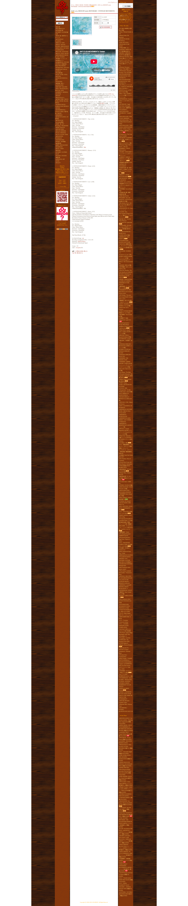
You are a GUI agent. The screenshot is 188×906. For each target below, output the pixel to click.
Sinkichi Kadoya (81, 241)
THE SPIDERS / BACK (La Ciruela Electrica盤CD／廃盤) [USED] (125, 778)
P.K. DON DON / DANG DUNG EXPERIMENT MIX (125, 508)
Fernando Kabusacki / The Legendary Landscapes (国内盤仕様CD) (126, 375)
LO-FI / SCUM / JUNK (62, 134)
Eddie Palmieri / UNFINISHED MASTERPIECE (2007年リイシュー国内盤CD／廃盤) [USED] (125, 867)
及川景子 (102, 103)
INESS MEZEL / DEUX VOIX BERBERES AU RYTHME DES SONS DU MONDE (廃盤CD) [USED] (126, 728)
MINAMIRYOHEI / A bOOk (125, 617)
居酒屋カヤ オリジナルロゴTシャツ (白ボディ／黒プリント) (125, 185)
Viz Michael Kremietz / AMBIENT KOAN (125, 534)
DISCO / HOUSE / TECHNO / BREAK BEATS (62, 45)
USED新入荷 (59, 30)
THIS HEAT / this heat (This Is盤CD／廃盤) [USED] (125, 809)
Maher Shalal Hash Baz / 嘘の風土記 (125, 380)
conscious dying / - (124, 622)
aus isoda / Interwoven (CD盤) (125, 369)
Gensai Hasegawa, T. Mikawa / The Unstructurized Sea (126, 261)
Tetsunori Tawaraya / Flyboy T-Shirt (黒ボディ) (125, 68)
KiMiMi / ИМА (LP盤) (125, 265)
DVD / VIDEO (60, 148)
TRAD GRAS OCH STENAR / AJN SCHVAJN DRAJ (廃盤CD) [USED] (125, 764)
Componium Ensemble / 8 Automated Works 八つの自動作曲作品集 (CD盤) (125, 520)
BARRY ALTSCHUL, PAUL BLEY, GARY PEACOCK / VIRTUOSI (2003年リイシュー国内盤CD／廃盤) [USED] (125, 839)
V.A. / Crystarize (124, 620)
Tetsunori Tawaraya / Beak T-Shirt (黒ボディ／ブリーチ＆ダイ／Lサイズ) (125, 58)
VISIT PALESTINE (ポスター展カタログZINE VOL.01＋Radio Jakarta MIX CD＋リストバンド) (126, 612)
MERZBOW (59, 115)
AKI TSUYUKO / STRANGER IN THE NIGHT (124, 44)
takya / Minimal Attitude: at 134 (126, 32)
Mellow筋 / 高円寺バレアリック (61, 36)
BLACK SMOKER (61, 131)
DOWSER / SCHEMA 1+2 (125, 252)
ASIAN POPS (59, 85)
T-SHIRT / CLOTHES (61, 152)
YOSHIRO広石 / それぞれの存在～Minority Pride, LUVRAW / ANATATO (125, 679)
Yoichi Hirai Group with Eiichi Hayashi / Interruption (125, 463)
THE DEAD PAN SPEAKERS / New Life (124, 196)
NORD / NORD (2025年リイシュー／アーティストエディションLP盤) (125, 365)
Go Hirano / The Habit (125, 372)
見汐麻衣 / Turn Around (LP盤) (125, 315)
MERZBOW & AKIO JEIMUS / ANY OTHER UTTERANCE (125, 419)
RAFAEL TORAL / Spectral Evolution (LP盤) (125, 336)
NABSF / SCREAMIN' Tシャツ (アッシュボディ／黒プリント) (126, 153)
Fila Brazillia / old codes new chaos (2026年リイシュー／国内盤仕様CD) (125, 227)
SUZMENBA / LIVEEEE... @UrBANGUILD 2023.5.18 (126, 709)
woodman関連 (59, 122)
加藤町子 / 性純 (124, 318)
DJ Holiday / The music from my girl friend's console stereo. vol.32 (125, 296)
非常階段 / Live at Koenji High (125, 189)
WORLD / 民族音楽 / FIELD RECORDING (61, 64)
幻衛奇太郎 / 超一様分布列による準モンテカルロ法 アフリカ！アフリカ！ (125, 170)
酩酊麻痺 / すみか (124, 532)
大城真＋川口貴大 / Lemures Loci (124, 548)
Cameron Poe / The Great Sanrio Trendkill (125, 135)
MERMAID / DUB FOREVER (124, 237)
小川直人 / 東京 (124, 443)
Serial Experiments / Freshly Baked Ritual (124, 323)
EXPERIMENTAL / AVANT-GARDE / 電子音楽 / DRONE (61, 111)
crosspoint (78, 247)
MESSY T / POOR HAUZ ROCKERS (124, 175)
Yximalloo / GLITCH (125, 638)
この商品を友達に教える (81, 251)
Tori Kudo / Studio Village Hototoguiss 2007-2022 (125, 633)
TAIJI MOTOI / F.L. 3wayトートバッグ (126, 209)
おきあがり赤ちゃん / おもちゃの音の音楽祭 (125, 630)
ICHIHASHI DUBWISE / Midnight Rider (126, 564)
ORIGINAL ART (60, 159)
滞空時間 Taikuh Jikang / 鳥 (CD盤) (125, 494)
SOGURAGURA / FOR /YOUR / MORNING (125, 117)
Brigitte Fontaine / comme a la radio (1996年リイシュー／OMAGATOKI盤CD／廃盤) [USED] (126, 789)
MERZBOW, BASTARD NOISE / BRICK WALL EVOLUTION (125, 411)
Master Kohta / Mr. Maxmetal (124, 36)
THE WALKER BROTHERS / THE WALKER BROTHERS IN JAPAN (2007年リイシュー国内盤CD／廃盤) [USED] (125, 822)
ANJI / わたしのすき (125, 182)
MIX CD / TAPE (60, 43)
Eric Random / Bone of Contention (125, 459)
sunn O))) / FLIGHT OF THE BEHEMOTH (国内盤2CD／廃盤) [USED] (125, 814)
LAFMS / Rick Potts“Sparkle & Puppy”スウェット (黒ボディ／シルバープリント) (126, 214)
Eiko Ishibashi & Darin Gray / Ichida (125, 552)
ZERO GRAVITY (60, 127)
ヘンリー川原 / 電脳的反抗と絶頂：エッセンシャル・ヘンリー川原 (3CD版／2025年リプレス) (125, 526)
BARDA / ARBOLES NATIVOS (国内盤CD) (124, 54)
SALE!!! (58, 162)
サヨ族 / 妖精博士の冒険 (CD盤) (125, 29)
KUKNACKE (59, 120)
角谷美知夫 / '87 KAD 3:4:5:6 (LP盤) (125, 470)
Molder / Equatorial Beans (126, 279)
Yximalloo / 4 (123, 636)
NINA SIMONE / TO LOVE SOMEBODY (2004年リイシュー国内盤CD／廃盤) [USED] (125, 854)
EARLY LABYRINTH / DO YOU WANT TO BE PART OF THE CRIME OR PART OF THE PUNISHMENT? (125, 695)
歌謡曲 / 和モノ (60, 83)
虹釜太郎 (58, 143)
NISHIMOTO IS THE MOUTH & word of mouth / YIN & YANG (125, 291)
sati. (83, 238)
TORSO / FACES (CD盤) (126, 485)
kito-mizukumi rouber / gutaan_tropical (125, 568)
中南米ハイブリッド (61, 58)
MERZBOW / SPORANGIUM (123, 415)
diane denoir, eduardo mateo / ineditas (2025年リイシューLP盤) (126, 331)
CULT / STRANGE (61, 132)
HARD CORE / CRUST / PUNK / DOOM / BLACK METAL (62, 101)
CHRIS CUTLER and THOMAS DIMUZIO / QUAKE (124, 351)
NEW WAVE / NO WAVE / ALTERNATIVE (62, 49)
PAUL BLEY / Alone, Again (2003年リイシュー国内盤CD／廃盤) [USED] (125, 783)
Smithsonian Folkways (61, 69)
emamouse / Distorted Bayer (124, 652)
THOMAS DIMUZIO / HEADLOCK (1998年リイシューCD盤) (125, 345)
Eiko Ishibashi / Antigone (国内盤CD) (125, 498)
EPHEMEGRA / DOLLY (126, 590)
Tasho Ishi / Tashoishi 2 (125, 435)
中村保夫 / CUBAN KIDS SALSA (124, 149)
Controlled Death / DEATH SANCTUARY (124, 241)
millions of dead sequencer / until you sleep (125, 327)
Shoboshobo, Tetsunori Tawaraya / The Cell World (125, 71)
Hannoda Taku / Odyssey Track (125, 705)
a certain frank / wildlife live (125, 482)
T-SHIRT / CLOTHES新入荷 (61, 33)
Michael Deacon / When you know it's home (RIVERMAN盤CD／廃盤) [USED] (125, 747)
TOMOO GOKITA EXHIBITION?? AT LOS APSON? (125, 684)
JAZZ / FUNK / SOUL (61, 74)
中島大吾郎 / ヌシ (124, 48)
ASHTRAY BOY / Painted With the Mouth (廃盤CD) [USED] (125, 734)
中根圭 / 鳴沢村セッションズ (125, 131)
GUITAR (58, 94)
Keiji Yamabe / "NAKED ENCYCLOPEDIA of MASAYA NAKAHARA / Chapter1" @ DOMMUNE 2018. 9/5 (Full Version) (125, 662)
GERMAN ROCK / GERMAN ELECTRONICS (62, 105)
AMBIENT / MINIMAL (62, 92)
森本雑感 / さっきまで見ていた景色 (125, 287)
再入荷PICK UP (60, 28)
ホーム (72, 5)
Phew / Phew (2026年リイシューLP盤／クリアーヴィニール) (125, 95)
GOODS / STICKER (61, 155)
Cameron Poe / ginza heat (126, 222)
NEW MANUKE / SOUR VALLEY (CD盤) (125, 487)
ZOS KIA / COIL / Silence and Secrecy (126, 403)
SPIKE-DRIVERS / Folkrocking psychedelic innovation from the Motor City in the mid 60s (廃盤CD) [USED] (125, 771)
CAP (57, 154)
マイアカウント (112, 2)
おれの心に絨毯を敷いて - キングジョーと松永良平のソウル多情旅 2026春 (125, 246)
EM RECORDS (60, 129)
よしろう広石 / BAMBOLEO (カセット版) (126, 675)
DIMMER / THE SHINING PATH (123, 359)
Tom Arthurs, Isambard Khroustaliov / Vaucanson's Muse (125, 572)
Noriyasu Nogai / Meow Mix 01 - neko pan (125, 145)
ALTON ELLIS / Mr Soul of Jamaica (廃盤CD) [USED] (125, 874)
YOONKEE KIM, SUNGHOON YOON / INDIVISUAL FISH (124, 606)
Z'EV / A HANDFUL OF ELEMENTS (125, 406)
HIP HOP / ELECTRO (61, 87)
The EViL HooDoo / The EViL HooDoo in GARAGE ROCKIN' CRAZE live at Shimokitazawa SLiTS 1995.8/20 (125, 274)
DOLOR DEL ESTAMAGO (59, 137)
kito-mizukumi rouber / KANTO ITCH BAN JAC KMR (125, 600)
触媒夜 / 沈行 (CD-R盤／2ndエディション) (125, 301)
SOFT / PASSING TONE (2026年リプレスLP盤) (125, 304)
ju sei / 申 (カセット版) (126, 143)
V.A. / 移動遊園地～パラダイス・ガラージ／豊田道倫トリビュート (126, 446)
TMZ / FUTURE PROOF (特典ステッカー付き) (125, 311)
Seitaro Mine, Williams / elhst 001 (125, 473)
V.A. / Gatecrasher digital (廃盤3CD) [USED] (125, 752)
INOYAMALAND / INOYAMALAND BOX (125, 491)
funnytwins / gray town (125, 320)
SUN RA (58, 76)
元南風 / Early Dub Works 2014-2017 (126, 456)
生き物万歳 (59, 72)
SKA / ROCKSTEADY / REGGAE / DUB (61, 89)
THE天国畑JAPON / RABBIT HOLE (124, 466)
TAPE (57, 161)
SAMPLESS (59, 147)
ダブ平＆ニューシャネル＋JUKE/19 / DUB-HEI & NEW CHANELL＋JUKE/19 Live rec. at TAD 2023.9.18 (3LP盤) (126, 88)
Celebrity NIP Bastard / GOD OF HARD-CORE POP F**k (125, 502)
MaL (85, 147)
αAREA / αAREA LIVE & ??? (126, 596)
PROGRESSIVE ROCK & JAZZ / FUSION (61, 56)
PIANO (58, 95)
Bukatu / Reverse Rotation (126, 645)
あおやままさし (60, 97)
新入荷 (58, 27)
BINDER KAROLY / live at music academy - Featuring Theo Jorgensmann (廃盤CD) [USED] (125, 721)
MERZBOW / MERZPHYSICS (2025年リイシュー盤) (126, 425)
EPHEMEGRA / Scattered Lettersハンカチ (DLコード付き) (126, 100)
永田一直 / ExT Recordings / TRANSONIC (61, 124)
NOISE (58, 108)
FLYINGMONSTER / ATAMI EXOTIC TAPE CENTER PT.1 (125, 76)
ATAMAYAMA (60, 140)
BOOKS (58, 150)
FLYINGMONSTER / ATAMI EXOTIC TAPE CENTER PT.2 (125, 81)
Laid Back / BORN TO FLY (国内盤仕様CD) (125, 50)
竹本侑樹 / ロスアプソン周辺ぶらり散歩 (125, 671)
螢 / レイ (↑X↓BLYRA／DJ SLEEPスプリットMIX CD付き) (125, 439)
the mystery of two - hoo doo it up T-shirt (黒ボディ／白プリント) (125, 204)
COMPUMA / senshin (125, 338)
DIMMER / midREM (125, 361)
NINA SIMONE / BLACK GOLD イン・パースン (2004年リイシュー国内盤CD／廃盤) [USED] (126, 847)
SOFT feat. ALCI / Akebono (124, 308)
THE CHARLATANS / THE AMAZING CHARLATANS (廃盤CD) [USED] (125, 758)
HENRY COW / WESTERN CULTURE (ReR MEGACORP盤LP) (125, 560)
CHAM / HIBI (123, 388)
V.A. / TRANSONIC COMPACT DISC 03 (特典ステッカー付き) (125, 544)
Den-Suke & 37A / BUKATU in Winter (124, 648)
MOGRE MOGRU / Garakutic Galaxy (124, 701)
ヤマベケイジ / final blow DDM (124, 668)
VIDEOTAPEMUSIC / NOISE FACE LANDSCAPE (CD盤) (125, 233)
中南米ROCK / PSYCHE (62, 62)
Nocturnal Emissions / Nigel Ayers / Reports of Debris (124, 539)
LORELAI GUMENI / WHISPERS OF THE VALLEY (125, 282)
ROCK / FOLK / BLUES (62, 53)
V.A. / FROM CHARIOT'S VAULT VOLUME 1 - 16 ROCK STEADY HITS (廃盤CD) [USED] (125, 887)
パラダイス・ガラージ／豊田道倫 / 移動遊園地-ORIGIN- (125, 451)
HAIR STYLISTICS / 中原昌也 (61, 117)
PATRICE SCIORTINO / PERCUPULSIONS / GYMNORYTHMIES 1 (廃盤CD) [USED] (125, 796)
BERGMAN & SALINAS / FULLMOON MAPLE (126, 556)
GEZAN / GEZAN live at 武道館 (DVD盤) (125, 200)
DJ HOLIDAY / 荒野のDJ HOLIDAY (125, 179)
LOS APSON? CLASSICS (59, 40)
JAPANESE (59, 81)
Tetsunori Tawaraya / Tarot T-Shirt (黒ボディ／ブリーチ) (125, 63)
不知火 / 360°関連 (61, 141)
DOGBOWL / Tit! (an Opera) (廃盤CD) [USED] (125, 738)
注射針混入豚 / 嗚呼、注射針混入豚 (125, 193)
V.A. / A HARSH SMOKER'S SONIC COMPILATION (124, 625)
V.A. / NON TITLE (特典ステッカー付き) (125, 512)
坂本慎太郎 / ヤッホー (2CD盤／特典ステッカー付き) (125, 478)
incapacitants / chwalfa (125, 390)
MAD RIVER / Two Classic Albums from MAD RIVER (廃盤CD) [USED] (125, 802)
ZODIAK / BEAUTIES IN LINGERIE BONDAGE (125, 577)
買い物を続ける (79, 253)
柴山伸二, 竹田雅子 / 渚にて (125, 341)
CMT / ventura (123, 383)
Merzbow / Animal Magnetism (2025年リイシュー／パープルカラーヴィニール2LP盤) (125, 431)
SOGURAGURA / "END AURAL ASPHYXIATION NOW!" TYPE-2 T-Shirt (125, 127)
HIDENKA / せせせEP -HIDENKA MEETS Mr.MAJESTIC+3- (125, 586)
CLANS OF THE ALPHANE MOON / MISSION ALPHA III (124, 581)
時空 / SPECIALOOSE (62, 145)
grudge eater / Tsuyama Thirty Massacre (125, 219)
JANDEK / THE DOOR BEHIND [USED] (125, 742)
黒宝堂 (58, 157)
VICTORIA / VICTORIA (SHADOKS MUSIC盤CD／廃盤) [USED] (125, 893)
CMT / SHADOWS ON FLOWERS (125, 385)
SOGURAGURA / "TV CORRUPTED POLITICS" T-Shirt (125, 121)
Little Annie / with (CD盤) (126, 391)
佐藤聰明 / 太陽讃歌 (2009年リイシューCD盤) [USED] (125, 860)
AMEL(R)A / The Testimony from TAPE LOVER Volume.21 (124, 641)
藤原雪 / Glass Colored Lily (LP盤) (125, 593)
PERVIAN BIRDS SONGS (124, 689)
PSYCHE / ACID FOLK (62, 51)
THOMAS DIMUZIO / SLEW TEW (125, 355)
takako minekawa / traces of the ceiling (125, 516)
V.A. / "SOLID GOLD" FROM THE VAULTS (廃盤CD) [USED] (126, 879)
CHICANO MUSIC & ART (61, 79)
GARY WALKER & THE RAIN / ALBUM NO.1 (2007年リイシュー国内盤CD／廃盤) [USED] (125, 831)
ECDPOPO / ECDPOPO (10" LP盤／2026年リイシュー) (125, 139)
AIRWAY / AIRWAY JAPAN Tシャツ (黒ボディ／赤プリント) (126, 159)
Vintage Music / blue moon (62, 67)
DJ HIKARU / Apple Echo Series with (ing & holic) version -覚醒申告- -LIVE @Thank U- (125, 107)
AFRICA (58, 71)
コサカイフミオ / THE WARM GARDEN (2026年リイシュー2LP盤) (125, 256)
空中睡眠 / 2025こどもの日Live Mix (125, 267)
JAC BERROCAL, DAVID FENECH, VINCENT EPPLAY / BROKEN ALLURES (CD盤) (125, 397)
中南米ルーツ (60, 60)
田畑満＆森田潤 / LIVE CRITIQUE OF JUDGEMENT (125, 164)
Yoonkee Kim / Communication (123, 655)
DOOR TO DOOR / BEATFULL (124, 39)
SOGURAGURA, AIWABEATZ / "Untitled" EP (125, 113)
